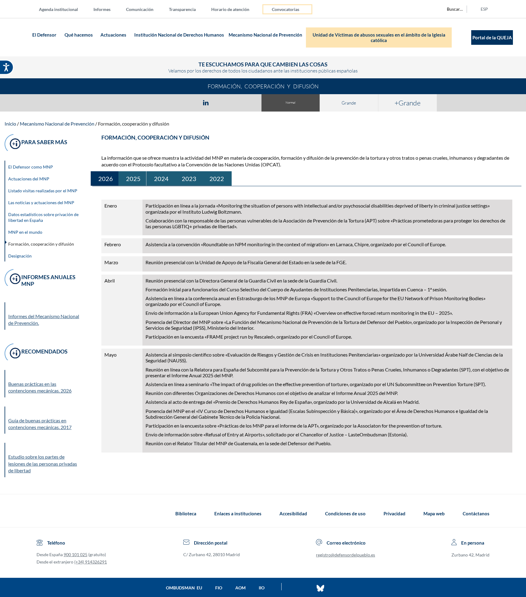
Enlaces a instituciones (237, 513)
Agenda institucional (58, 9)
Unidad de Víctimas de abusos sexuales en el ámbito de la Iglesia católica (379, 37)
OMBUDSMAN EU (184, 587)
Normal (290, 103)
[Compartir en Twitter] (188, 102)
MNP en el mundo (25, 232)
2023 (189, 178)
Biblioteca (185, 513)
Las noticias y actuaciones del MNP (41, 202)
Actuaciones (113, 34)
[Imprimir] (242, 102)
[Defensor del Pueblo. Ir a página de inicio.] (18, 37)
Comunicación (139, 9)
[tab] (170, 102)
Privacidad (394, 513)
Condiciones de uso (345, 513)
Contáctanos (476, 513)
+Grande (407, 102)
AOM (240, 587)
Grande (349, 103)
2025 (133, 178)
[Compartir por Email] (223, 102)
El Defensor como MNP (30, 166)
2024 (161, 178)
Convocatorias (285, 9)
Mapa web (434, 513)
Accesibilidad (293, 513)
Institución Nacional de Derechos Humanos (179, 34)
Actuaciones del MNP (28, 178)
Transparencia (182, 9)
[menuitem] (63, 9)
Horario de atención (230, 9)
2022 (216, 178)
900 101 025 (75, 554)
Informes (101, 9)
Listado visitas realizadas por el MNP (42, 190)
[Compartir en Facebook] (170, 102)
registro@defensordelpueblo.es (345, 554)
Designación (20, 255)
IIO (262, 587)
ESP (484, 9)
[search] (451, 9)
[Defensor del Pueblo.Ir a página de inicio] (42, 513)
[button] (44, 383)
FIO (218, 587)
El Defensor (44, 34)
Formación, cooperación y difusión (133, 123)
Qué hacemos (79, 34)
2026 (105, 178)
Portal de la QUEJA (492, 37)
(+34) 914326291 (90, 561)
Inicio (10, 123)
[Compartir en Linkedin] (205, 102)
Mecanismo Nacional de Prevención (265, 34)
